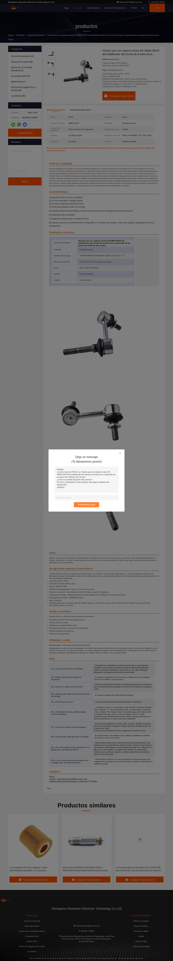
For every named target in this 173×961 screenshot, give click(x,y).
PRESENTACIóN (86, 505)
